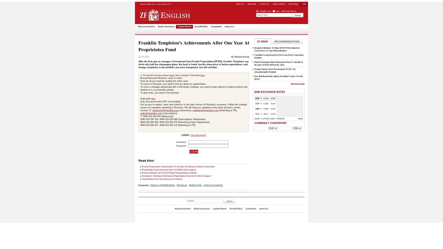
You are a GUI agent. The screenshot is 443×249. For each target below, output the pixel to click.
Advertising (293, 4)
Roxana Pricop (242, 57)
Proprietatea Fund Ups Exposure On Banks (162, 179)
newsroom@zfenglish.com (165, 110)
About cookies (279, 4)
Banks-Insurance (166, 26)
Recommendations (287, 41)
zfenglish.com (265, 11)
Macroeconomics (146, 26)
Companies (216, 26)
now (153, 98)
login (172, 75)
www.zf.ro (229, 26)
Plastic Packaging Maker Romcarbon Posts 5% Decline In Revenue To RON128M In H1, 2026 (278, 63)
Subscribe (252, 4)
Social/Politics (201, 26)
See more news (298, 84)
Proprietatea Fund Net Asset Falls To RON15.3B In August (169, 170)
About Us (240, 4)
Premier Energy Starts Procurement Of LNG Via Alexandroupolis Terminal (275, 70)
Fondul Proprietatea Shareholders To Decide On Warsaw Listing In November (178, 166)
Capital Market (184, 26)
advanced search (288, 11)
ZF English (177, 15)
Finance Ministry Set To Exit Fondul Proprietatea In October (169, 173)
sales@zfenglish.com (151, 113)
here (202, 75)
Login (304, 4)
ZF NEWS (262, 41)
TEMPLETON (195, 185)
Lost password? (198, 135)
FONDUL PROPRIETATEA (162, 185)
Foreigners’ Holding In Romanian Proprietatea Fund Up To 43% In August (176, 176)
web (277, 11)
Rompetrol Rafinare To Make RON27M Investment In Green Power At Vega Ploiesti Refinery (277, 49)
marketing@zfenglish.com (206, 110)
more (300, 119)
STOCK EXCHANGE (213, 185)
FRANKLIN (182, 185)
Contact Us (264, 4)
